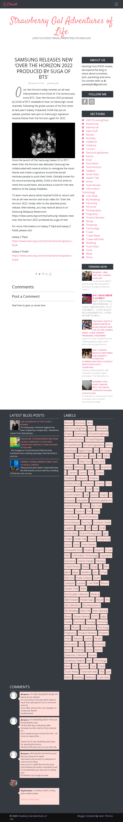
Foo (89, 511)
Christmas (87, 483)
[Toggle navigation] (116, 4)
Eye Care (96, 505)
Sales (89, 644)
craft (89, 489)
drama (94, 494)
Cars (91, 472)
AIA (96, 450)
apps (92, 456)
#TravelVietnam (73, 445)
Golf (95, 528)
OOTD (95, 616)
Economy (70, 500)
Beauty (90, 134)
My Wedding (93, 199)
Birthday (91, 138)
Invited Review (72, 566)
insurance (70, 561)
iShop (89, 257)
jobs (95, 572)
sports (98, 649)
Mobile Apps (87, 599)
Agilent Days (85, 450)
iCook (89, 250)
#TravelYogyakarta (94, 445)
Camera (72, 472)
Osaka (68, 622)
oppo (104, 616)
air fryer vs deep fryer (30, 799)
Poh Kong (103, 627)
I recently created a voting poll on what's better (38, 792)
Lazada (81, 583)
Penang (91, 622)
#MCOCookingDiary (97, 120)
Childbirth (91, 141)
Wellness (90, 677)
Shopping (91, 224)
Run (81, 644)
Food (89, 159)
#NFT (91, 428)
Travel (89, 232)
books (89, 467)
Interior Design (86, 561)
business (106, 467)
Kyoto (97, 577)
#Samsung (92, 123)
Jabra (67, 572)
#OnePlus (102, 428)
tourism (84, 666)
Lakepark (69, 583)
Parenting (91, 203)
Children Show (72, 483)
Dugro (103, 494)
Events (89, 156)
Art (99, 456)
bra (97, 467)
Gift (88, 528)
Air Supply (106, 450)
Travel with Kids (95, 239)
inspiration (105, 555)
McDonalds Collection (76, 594)
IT (100, 566)
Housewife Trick (73, 550)
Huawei (88, 550)
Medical (95, 594)
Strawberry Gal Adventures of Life (61, 26)
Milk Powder (71, 599)
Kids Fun (69, 577)
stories (92, 655)
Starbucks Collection (75, 655)
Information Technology (85, 555)
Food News (92, 163)
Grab (102, 528)
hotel (76, 544)
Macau (104, 583)
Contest (80, 489)
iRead (89, 253)
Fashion (69, 511)
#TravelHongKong (98, 433)
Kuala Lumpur (83, 577)
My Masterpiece (91, 605)
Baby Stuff (92, 131)
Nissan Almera (81, 616)
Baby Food (85, 461)
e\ (111, 494)
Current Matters (73, 494)
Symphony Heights (74, 660)
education (82, 500)
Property (103, 633)
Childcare (91, 145)
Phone (75, 627)
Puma (68, 638)
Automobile (71, 461)
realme (88, 638)
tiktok (67, 666)
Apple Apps (81, 456)
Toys (93, 666)
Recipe (89, 221)
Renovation (71, 644)
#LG (89, 422)
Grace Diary (92, 174)
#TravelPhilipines (95, 439)
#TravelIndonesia (74, 439)
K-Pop (103, 572)
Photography (93, 210)
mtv (107, 599)
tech (89, 660)
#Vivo (109, 445)
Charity (100, 472)
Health (68, 539)
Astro (106, 456)
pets (67, 627)
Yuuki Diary (92, 246)
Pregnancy (92, 214)
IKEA (67, 555)
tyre (108, 671)
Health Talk (92, 178)
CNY (108, 483)
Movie (99, 599)
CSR (96, 489)
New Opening (100, 610)
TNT (75, 666)
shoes (68, 649)
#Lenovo (80, 422)
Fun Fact (86, 522)
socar (89, 649)
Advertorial (92, 127)
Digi (86, 494)
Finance (80, 511)
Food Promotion (89, 516)
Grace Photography (90, 533)
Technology (92, 228)
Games (80, 528)
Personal (91, 206)
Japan (76, 572)
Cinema (100, 483)
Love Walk (92, 196)
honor (68, 544)
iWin (106, 566)
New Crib (85, 610)
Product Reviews (95, 217)
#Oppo (68, 433)
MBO (83, 588)
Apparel (69, 456)
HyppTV (99, 550)
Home (89, 181)
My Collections (72, 605)
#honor (69, 422)
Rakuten (77, 638)
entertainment (72, 505)
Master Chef (71, 588)
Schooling (99, 644)
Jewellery (86, 572)
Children (94, 478)
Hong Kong (104, 539)
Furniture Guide (102, 522)
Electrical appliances (97, 152)
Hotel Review (93, 185)
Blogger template (86, 815)
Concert (90, 149)
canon (82, 472)
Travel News (93, 235)
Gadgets (90, 170)
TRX (102, 671)
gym (106, 533)
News (68, 616)
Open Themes (106, 815)
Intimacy (100, 561)
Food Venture (93, 167)
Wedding (91, 242)
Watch (68, 677)
